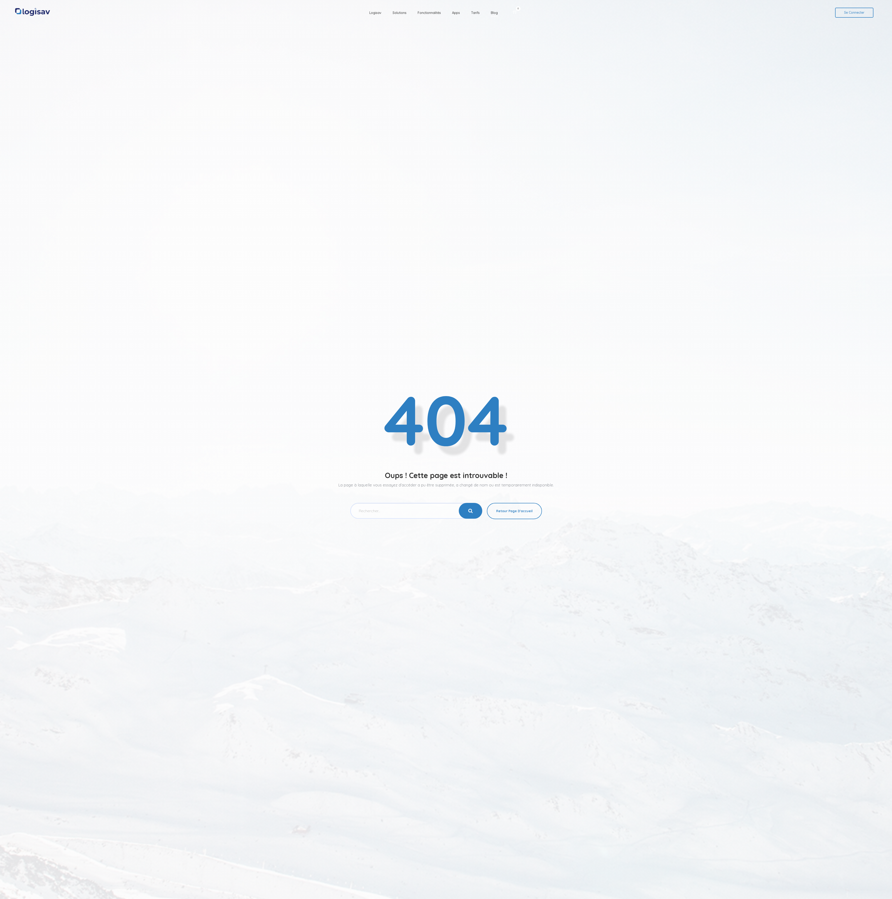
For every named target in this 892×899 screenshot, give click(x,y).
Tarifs (475, 13)
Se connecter (854, 12)
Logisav (375, 13)
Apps (456, 13)
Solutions (400, 13)
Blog (494, 13)
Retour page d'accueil (514, 511)
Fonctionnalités (429, 13)
